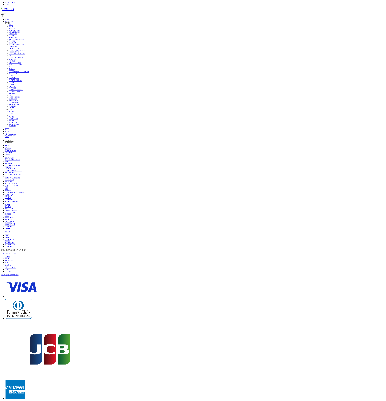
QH (10, 55)
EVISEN (12, 28)
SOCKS (11, 111)
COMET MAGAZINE (16, 57)
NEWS (7, 128)
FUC (10, 66)
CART (7, 4)
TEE (10, 115)
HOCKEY (12, 75)
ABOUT (8, 131)
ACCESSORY (13, 122)
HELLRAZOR (14, 52)
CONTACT (9, 271)
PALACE (12, 86)
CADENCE (13, 34)
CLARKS (12, 84)
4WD (10, 68)
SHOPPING (9, 21)
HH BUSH (12, 61)
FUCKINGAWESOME (16, 45)
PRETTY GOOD (14, 101)
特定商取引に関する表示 (9, 275)
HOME (7, 19)
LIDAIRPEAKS (14, 32)
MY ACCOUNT (10, 2)
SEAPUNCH (13, 37)
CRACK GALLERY (16, 90)
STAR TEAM (13, 59)
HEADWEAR (13, 119)
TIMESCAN (13, 46)
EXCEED (12, 93)
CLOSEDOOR (14, 102)
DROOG (12, 77)
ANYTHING (13, 88)
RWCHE (12, 41)
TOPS (11, 113)
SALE (11, 25)
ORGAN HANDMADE (17, 54)
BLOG (7, 129)
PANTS (11, 117)
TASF (11, 95)
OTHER (11, 108)
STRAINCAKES (14, 30)
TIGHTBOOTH (14, 48)
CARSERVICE (14, 79)
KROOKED (13, 99)
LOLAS (11, 36)
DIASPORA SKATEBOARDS (19, 72)
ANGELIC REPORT (16, 64)
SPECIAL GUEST (15, 63)
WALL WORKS (14, 97)
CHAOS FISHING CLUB (17, 50)
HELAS (11, 82)
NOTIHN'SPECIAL (15, 81)
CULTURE (12, 106)
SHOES (11, 120)
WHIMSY (12, 26)
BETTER (12, 70)
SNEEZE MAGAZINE (16, 39)
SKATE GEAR (14, 104)
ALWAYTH (13, 73)
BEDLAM (12, 43)
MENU (3, 14)
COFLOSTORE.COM (8, 253)
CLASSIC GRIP (14, 91)
